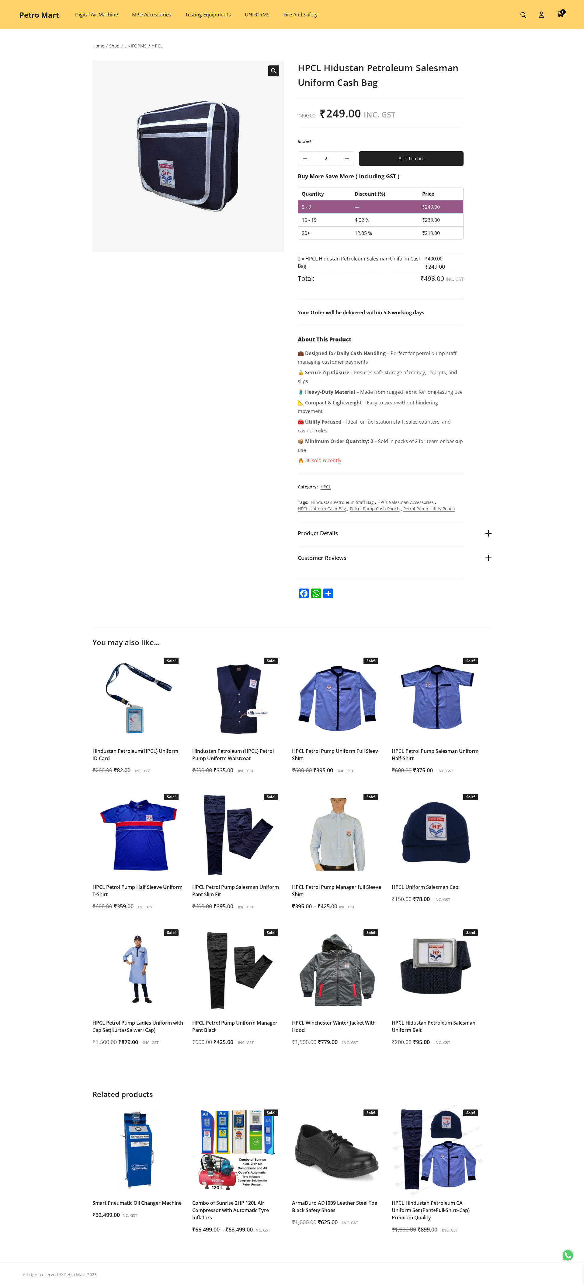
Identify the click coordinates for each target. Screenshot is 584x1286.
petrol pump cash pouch (375, 509)
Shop (114, 46)
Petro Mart (39, 15)
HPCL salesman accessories (405, 502)
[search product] (523, 15)
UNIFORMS (135, 46)
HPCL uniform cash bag (322, 509)
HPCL (157, 46)
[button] (273, 70)
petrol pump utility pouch (429, 509)
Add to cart (411, 158)
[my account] (541, 15)
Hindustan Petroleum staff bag (342, 502)
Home (98, 46)
